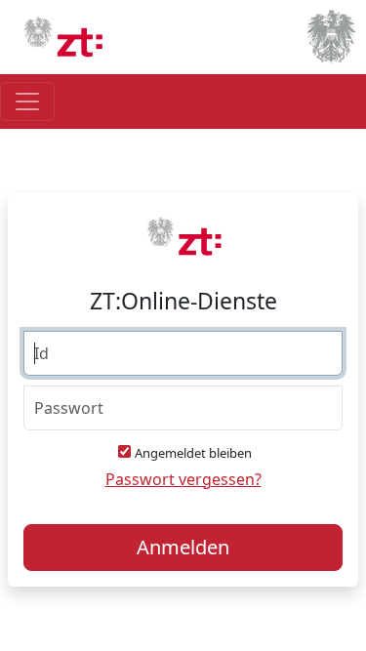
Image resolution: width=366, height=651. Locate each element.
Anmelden (183, 547)
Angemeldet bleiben (193, 453)
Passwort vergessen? (183, 479)
